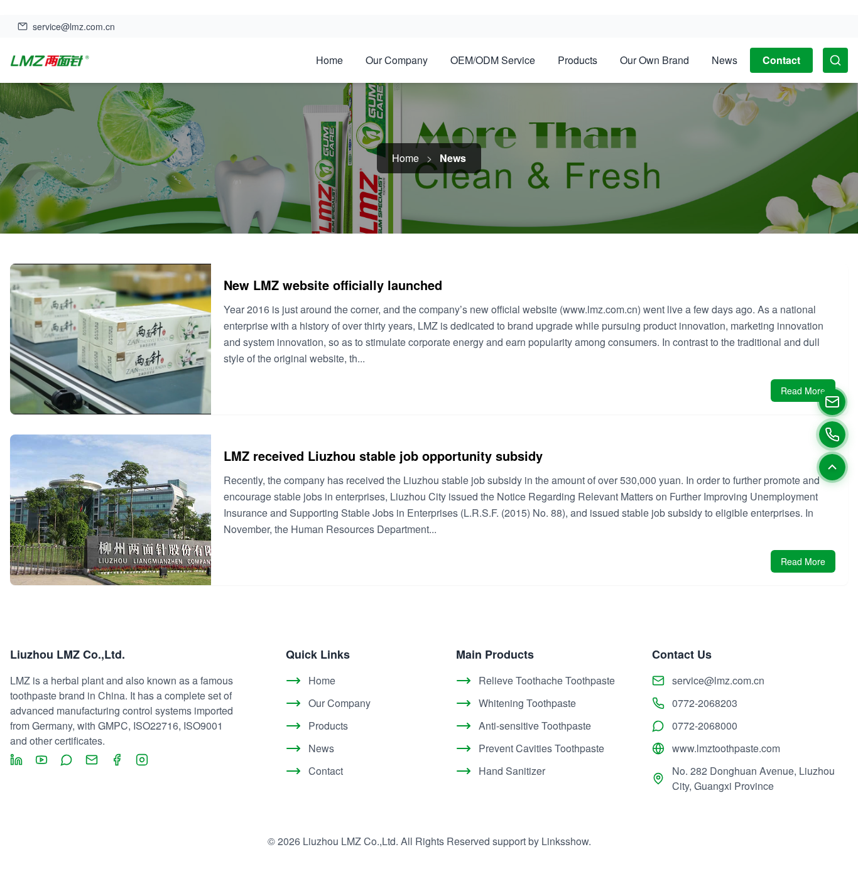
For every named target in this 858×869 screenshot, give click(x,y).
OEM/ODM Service (492, 60)
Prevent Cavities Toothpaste (541, 748)
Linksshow (565, 841)
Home (329, 60)
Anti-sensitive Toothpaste (535, 725)
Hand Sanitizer (512, 771)
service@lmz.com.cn (718, 680)
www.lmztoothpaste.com (726, 748)
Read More (803, 390)
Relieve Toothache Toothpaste (547, 680)
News (724, 60)
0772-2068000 (704, 725)
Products (577, 60)
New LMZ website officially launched (333, 285)
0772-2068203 (704, 703)
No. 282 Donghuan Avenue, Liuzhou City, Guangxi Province (753, 778)
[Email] (832, 402)
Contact (781, 60)
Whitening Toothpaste (527, 703)
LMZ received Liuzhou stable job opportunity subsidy (383, 455)
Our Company (397, 60)
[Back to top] (832, 467)
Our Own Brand (654, 60)
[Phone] (832, 434)
